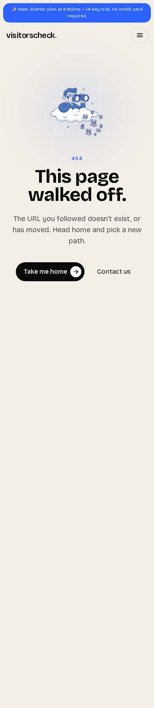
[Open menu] (140, 35)
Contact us (114, 271)
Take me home (45, 271)
